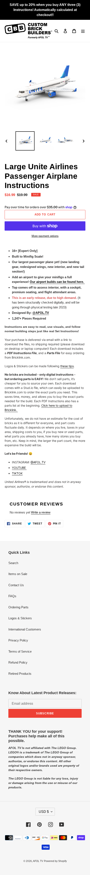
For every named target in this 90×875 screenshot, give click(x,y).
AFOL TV (38, 861)
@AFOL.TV (38, 462)
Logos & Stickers (20, 618)
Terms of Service (20, 651)
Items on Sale (17, 574)
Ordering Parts (18, 607)
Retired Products (19, 673)
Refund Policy (17, 662)
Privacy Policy (18, 640)
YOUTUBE (19, 467)
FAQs (12, 596)
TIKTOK (17, 473)
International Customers (24, 629)
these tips (67, 366)
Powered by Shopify (55, 861)
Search (13, 563)
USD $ (44, 811)
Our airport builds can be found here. (57, 282)
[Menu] (82, 30)
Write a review (40, 512)
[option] (25, 141)
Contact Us (16, 585)
